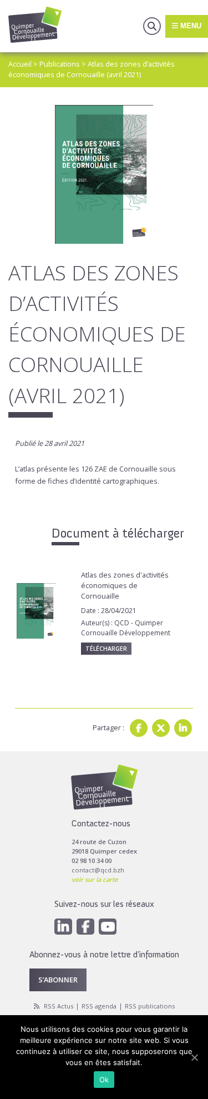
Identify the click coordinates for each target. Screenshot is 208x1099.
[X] (161, 728)
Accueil (20, 64)
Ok (104, 1079)
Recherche (152, 26)
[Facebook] (139, 728)
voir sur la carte (95, 879)
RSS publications (150, 1006)
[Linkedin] (183, 728)
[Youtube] (107, 927)
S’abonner (58, 980)
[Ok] (194, 1057)
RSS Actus (58, 1006)
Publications (59, 64)
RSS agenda (99, 1006)
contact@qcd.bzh (98, 870)
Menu (189, 26)
